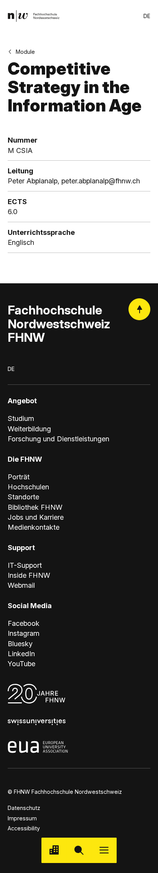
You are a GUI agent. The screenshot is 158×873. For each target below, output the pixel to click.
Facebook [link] (24, 623)
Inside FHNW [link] (29, 575)
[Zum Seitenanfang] (139, 309)
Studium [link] (21, 418)
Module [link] (25, 51)
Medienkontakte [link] (33, 527)
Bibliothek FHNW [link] (35, 507)
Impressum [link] (22, 818)
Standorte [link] (23, 496)
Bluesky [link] (20, 643)
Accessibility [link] (24, 828)
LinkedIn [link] (21, 653)
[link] (33, 16)
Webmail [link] (21, 585)
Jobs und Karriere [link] (36, 517)
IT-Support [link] (25, 565)
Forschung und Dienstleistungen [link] (58, 438)
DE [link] (146, 16)
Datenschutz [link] (24, 808)
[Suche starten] (78, 850)
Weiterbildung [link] (29, 428)
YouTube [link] (21, 663)
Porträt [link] (19, 476)
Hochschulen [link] (28, 486)
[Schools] (53, 850)
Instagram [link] (24, 633)
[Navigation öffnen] (104, 850)
